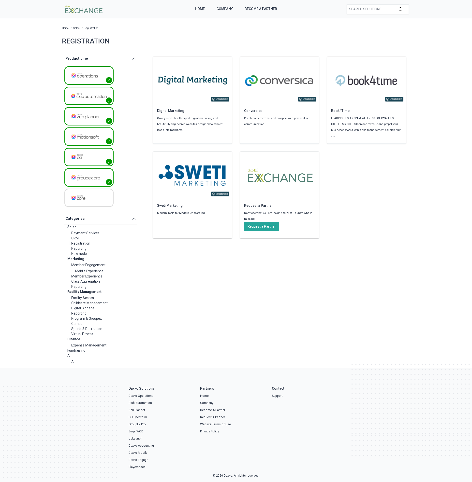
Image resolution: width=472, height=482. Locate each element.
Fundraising (76, 350)
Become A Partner (261, 9)
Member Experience (87, 276)
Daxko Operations (141, 396)
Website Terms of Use (215, 424)
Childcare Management (89, 303)
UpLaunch (135, 438)
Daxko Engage (138, 460)
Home (200, 9)
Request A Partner (212, 417)
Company (225, 9)
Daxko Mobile (138, 452)
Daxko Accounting (141, 445)
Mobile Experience (89, 271)
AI (69, 356)
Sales (71, 227)
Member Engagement (88, 265)
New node (79, 254)
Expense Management (88, 345)
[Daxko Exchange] (83, 9)
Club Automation (140, 403)
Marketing (75, 259)
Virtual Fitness (82, 334)
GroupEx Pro (137, 424)
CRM (75, 238)
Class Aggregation (85, 281)
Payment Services (85, 233)
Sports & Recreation (86, 329)
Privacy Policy (209, 431)
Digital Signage (82, 308)
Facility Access (82, 298)
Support (277, 396)
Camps (76, 324)
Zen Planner (137, 410)
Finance (73, 339)
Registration (80, 243)
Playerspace (137, 467)
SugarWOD (136, 431)
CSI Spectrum (138, 417)
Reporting (79, 248)
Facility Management (84, 292)
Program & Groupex (86, 318)
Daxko (228, 475)
